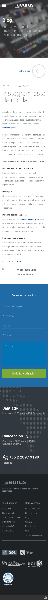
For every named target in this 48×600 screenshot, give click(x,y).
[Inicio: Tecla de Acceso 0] (24, 4)
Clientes (28, 522)
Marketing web (9, 522)
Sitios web (6, 508)
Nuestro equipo (32, 513)
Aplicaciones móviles (11, 517)
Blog (27, 517)
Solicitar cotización (24, 373)
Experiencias (31, 526)
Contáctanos (8, 530)
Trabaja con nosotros (34, 535)
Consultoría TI (8, 526)
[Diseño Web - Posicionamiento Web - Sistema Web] (45, 597)
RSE (27, 530)
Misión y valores (32, 508)
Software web (8, 513)
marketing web (8, 128)
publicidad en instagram (28, 219)
